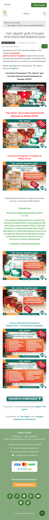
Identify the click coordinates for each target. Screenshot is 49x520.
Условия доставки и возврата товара (24, 444)
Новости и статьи (12, 22)
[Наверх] (42, 513)
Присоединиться (24, 485)
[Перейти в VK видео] (31, 496)
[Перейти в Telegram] (21, 503)
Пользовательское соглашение (24, 451)
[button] (44, 46)
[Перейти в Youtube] (38, 496)
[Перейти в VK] (24, 496)
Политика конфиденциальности (24, 448)
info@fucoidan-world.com (26, 455)
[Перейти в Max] (28, 503)
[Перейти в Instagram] (17, 496)
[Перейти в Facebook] (10, 496)
